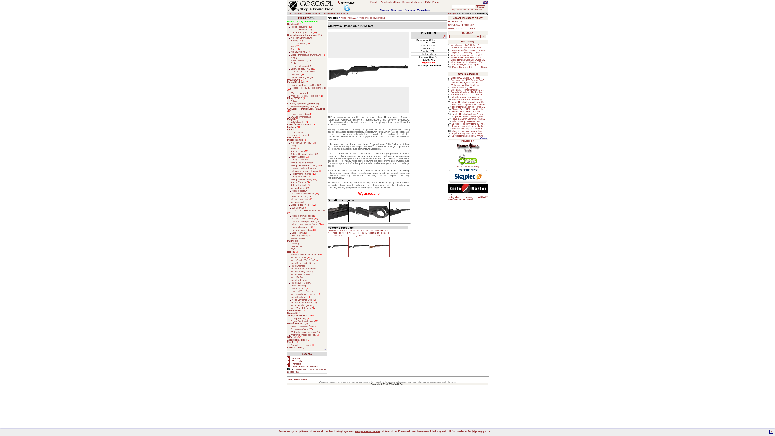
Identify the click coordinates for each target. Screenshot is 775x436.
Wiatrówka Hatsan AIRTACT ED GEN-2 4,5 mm (359, 233)
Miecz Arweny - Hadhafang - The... (468, 62)
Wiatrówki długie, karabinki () (305, 332)
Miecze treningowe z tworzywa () (308, 54)
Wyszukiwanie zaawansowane (467, 9)
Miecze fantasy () (300, 188)
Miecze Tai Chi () (301, 196)
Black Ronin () (299, 233)
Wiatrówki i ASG (349, 18)
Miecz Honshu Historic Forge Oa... (469, 102)
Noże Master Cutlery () (302, 283)
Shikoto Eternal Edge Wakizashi (467, 109)
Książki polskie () (300, 122)
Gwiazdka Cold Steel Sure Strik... (467, 47)
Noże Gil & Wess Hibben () (305, 268)
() (303, 21)
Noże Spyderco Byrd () (304, 300)
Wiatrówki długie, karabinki (372, 18)
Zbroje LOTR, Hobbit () (302, 345)
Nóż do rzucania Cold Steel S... (466, 45)
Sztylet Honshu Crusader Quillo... (468, 116)
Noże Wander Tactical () (304, 302)
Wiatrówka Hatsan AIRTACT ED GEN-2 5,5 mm (338, 233)
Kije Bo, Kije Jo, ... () (301, 52)
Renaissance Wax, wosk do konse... (469, 50)
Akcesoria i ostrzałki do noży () (307, 254)
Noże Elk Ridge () (301, 285)
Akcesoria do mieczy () (303, 142)
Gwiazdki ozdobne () (301, 114)
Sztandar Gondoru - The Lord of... (467, 92)
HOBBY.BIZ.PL (455, 21)
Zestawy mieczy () (301, 235)
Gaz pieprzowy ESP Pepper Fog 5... (468, 80)
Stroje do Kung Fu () (302, 77)
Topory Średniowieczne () (304, 321)
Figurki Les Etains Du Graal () (306, 85)
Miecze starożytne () (301, 199)
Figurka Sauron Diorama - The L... (468, 119)
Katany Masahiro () (301, 176)
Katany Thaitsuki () (300, 185)
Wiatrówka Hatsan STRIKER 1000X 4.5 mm (379, 233)
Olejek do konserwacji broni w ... (466, 52)
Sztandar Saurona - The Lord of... (467, 94)
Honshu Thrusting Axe (461, 87)
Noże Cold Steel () (301, 257)
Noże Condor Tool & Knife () (305, 260)
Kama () (295, 49)
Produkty (303, 18)
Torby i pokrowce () (301, 66)
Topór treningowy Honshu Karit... (468, 133)
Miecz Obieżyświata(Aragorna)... (467, 64)
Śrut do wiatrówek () (302, 329)
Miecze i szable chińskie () (305, 193)
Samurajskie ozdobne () (303, 230)
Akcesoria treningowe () (303, 38)
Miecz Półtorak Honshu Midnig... (467, 99)
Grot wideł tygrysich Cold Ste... (466, 82)
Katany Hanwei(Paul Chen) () (306, 165)
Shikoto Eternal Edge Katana (466, 111)
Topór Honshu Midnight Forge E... (468, 107)
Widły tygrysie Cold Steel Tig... (465, 85)
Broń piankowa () (300, 43)
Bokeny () (297, 40)
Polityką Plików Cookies (367, 431)
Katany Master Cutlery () (304, 179)
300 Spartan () (299, 207)
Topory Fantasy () (300, 318)
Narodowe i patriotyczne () (304, 106)
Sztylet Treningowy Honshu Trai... (468, 124)
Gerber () (296, 243)
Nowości (384, 10)
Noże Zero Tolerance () (303, 308)
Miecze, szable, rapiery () (304, 218)
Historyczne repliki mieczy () (307, 221)
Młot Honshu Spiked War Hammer (468, 104)
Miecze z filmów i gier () (303, 205)
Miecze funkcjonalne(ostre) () (308, 224)
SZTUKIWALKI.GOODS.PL (461, 25)
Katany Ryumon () (300, 182)
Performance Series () (304, 174)
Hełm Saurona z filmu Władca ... (466, 97)
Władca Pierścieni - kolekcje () (307, 96)
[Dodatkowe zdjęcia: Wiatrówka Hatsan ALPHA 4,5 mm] (338, 212)
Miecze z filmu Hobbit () (304, 216)
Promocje (410, 10)
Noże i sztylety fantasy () (303, 271)
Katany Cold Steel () (301, 159)
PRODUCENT (468, 33)
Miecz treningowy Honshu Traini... (468, 131)
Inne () (295, 46)
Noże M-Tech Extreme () (304, 291)
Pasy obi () (298, 74)
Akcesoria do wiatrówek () (304, 326)
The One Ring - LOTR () (304, 32)
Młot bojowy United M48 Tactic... (466, 78)
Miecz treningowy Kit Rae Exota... (468, 128)
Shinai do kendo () (301, 60)
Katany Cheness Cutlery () (304, 154)
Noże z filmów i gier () (302, 305)
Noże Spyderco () (301, 297)
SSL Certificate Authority (468, 166)
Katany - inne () (299, 151)
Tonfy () (295, 63)
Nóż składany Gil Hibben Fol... (467, 121)
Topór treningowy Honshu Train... (468, 126)
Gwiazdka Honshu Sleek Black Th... (468, 57)
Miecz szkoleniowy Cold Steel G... (467, 55)
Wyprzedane (423, 10)
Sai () (294, 57)
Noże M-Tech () (300, 288)
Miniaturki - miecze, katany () (307, 171)
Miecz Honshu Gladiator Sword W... (468, 60)
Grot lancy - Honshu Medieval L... (467, 90)
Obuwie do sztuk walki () (304, 71)
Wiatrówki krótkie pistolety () (305, 335)
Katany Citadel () (300, 157)
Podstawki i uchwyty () (303, 227)
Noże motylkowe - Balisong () (306, 294)
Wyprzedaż (397, 10)
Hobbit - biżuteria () (301, 27)
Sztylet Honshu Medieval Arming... (468, 114)
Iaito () (295, 145)
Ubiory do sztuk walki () (303, 69)
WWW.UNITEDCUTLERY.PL (462, 28)
